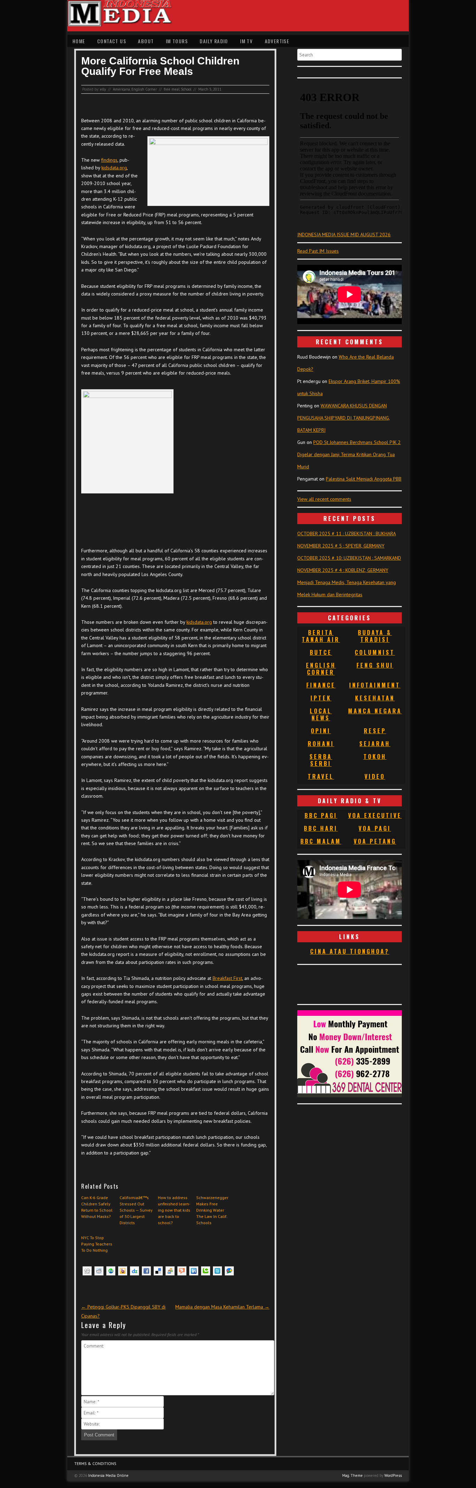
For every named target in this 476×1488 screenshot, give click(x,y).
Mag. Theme (352, 1475)
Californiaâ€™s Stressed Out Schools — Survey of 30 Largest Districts (136, 1210)
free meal (171, 89)
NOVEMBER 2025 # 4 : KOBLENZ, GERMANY (342, 570)
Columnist (375, 652)
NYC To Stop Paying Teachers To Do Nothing (96, 1244)
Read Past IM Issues (318, 251)
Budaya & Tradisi (375, 636)
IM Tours (177, 41)
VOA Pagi (375, 828)
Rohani (321, 743)
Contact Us (111, 41)
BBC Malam (320, 841)
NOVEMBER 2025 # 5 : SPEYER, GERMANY (340, 546)
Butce (321, 652)
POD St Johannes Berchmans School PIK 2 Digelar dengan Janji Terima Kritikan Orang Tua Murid (349, 454)
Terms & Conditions (95, 1463)
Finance (321, 685)
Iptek (320, 698)
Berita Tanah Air (321, 636)
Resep (375, 731)
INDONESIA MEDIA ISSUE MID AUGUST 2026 (344, 234)
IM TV (246, 41)
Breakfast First (227, 978)
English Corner (144, 89)
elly (103, 89)
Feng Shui (374, 665)
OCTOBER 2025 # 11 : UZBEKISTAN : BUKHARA (346, 533)
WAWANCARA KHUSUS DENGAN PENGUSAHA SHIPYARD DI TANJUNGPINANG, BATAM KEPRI (343, 417)
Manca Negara (375, 711)
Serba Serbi (320, 760)
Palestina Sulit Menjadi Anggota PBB (363, 479)
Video (374, 776)
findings (109, 160)
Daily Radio (214, 41)
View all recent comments (324, 499)
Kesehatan (375, 698)
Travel (321, 776)
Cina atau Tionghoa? (349, 951)
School (186, 89)
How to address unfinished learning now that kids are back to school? (174, 1210)
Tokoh (374, 756)
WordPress (393, 1475)
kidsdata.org (114, 167)
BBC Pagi (321, 815)
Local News (321, 714)
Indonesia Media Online (108, 1475)
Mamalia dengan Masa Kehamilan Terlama (222, 1307)
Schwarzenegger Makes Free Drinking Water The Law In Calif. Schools (212, 1210)
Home (78, 41)
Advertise (277, 41)
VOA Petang (375, 841)
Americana (121, 89)
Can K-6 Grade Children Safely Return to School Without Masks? (97, 1207)
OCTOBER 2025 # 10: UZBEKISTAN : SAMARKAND (349, 558)
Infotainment (374, 685)
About (146, 41)
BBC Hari (321, 828)
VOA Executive (375, 815)
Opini (321, 731)
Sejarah (374, 743)
